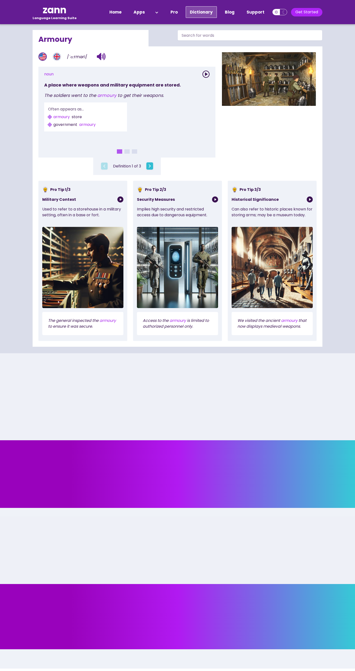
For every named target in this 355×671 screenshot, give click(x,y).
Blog (229, 12)
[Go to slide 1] (119, 151)
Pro (174, 12)
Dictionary (201, 12)
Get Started (306, 12)
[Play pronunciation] (206, 74)
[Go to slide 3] (134, 151)
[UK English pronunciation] (57, 56)
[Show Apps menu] (157, 12)
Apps (139, 12)
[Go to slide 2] (127, 151)
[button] (101, 56)
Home (115, 12)
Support (255, 12)
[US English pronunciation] (42, 56)
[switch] (279, 12)
